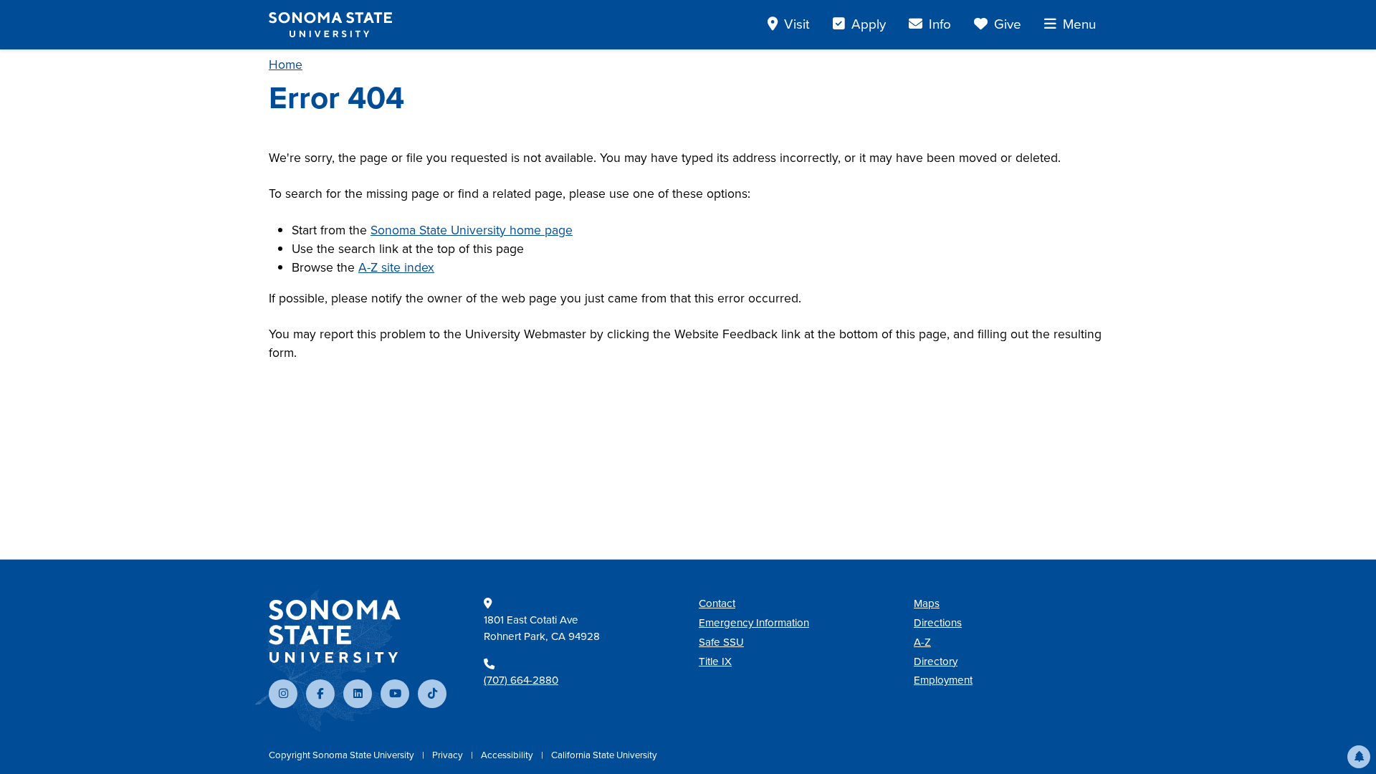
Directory (935, 661)
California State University (604, 755)
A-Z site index (396, 267)
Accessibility (508, 755)
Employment (943, 680)
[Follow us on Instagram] (283, 693)
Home (285, 64)
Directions (938, 623)
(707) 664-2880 (521, 680)
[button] (1358, 756)
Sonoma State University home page (472, 230)
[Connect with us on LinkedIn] (357, 693)
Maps (927, 603)
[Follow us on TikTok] (432, 693)
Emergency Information (754, 623)
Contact (717, 603)
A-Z (922, 642)
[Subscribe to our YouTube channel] (395, 693)
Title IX (715, 661)
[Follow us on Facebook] (320, 693)
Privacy (448, 755)
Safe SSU (721, 642)
